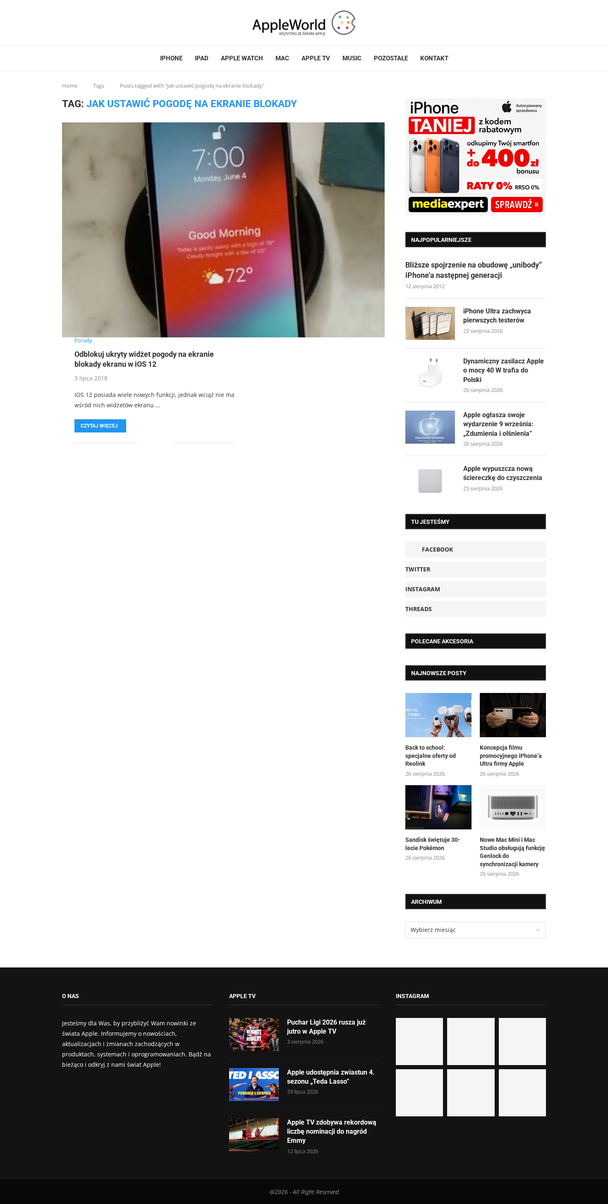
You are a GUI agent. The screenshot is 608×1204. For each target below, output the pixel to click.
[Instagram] (78, 23)
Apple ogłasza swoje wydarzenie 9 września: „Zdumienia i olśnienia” (498, 424)
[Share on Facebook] (149, 443)
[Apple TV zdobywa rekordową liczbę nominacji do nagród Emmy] (254, 1134)
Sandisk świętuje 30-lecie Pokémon (432, 843)
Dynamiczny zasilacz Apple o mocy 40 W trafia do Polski (503, 370)
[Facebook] (65, 23)
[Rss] (88, 23)
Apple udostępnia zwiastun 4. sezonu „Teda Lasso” (331, 1076)
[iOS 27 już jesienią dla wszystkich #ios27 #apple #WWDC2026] (470, 1041)
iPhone (171, 58)
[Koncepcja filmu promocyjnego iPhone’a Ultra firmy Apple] (513, 715)
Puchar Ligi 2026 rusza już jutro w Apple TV (326, 1026)
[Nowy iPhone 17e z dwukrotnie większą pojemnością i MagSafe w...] (470, 1092)
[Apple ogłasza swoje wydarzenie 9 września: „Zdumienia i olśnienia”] (430, 427)
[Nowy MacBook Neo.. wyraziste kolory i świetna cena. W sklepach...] (419, 1092)
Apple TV (316, 58)
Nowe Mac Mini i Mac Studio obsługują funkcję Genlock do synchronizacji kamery (512, 851)
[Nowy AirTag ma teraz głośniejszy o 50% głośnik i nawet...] (522, 1092)
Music (351, 58)
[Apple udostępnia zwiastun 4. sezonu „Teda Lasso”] (254, 1084)
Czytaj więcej (99, 426)
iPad (201, 58)
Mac (282, 58)
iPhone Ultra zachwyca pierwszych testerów (497, 315)
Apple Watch (242, 58)
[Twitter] (73, 23)
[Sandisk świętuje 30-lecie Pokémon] (438, 807)
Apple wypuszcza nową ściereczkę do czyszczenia (502, 473)
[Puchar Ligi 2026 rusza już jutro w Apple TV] (254, 1034)
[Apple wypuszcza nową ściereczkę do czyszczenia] (430, 480)
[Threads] (83, 23)
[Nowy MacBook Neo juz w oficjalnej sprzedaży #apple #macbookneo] (522, 1041)
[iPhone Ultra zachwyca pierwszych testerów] (430, 323)
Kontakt (434, 58)
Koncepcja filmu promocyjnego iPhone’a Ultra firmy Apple (511, 755)
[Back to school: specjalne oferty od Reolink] (438, 715)
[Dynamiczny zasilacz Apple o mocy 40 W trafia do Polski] (430, 373)
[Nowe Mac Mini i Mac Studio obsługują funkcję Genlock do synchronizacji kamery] (513, 807)
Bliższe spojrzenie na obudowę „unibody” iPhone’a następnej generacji (473, 270)
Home (69, 85)
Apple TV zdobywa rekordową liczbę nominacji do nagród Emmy (331, 1131)
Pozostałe (391, 58)
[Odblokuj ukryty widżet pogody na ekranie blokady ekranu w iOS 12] (223, 229)
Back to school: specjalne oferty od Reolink (430, 755)
